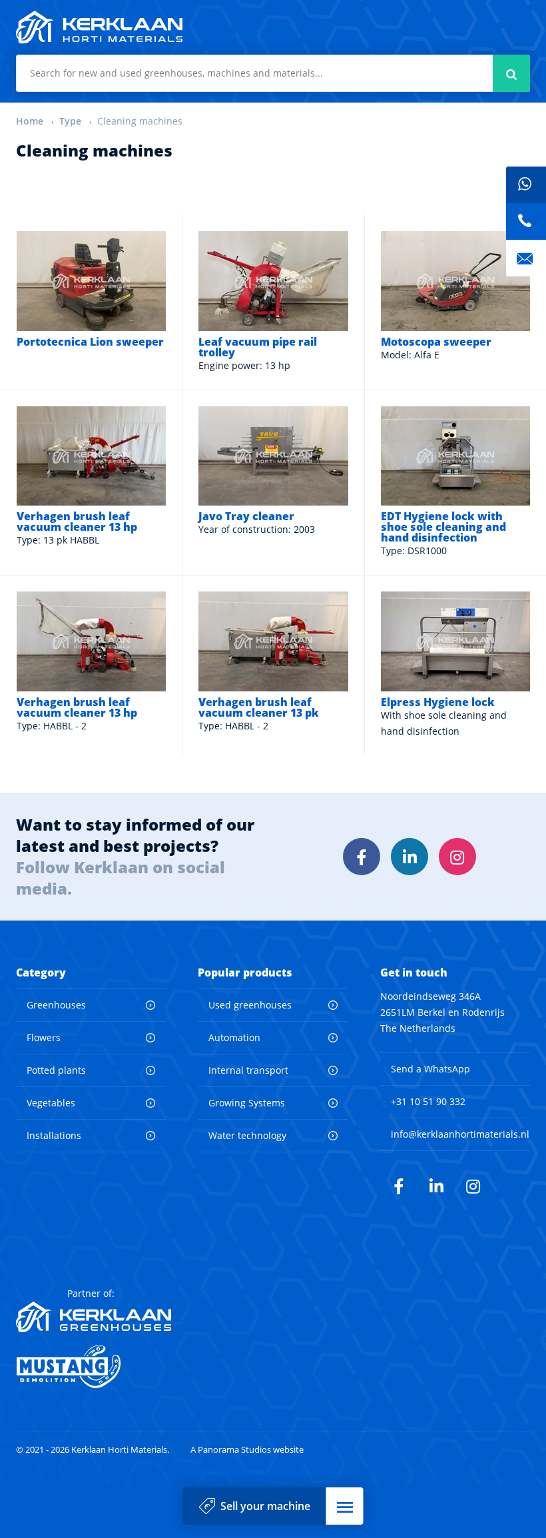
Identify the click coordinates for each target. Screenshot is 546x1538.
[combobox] (273, 73)
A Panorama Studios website (247, 1449)
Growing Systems (246, 1102)
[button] (345, 1506)
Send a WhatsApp (430, 1068)
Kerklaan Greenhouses (93, 1317)
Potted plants (56, 1070)
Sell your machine (265, 1506)
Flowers (44, 1037)
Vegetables (51, 1102)
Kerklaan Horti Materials (99, 27)
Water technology (247, 1135)
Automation (234, 1037)
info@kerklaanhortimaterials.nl (460, 1134)
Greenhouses (56, 1004)
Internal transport (248, 1070)
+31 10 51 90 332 (428, 1101)
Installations (54, 1135)
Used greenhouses (250, 1004)
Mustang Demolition (93, 1367)
